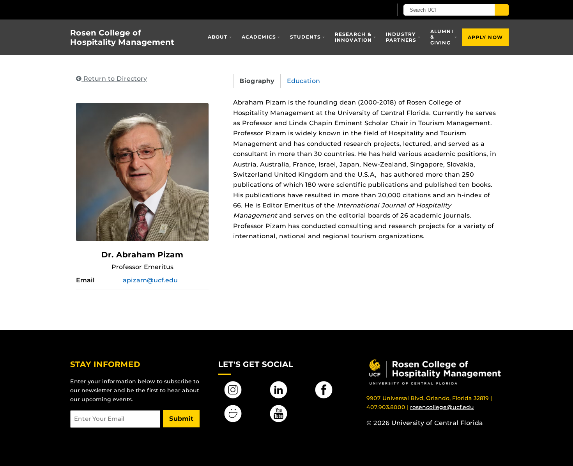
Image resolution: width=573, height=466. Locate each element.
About (218, 37)
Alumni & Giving (441, 37)
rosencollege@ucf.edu (442, 407)
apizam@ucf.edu (150, 280)
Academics (259, 37)
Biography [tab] (256, 81)
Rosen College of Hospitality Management (122, 37)
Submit (181, 418)
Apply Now (485, 37)
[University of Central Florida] (127, 10)
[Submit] (502, 10)
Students (305, 37)
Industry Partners (401, 37)
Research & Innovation (353, 37)
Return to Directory (114, 78)
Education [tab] (303, 81)
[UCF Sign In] (367, 10)
